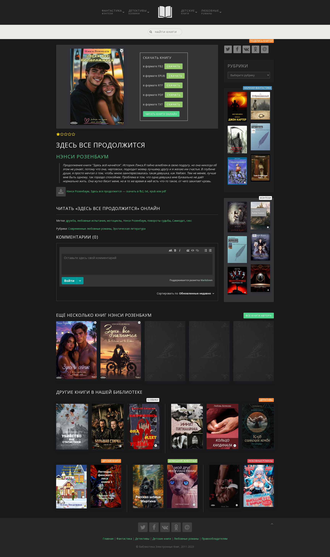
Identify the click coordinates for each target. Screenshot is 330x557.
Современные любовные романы (89, 228)
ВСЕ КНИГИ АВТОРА (259, 315)
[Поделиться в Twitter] (143, 527)
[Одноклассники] (255, 49)
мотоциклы (114, 220)
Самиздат (178, 220)
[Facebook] (237, 49)
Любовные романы (186, 538)
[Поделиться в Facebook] (154, 527)
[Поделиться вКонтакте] (165, 527)
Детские (188, 12)
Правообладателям (214, 538)
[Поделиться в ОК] (176, 527)
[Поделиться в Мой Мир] (187, 527)
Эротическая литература (129, 228)
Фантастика (112, 12)
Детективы (138, 12)
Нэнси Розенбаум (82, 156)
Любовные (210, 12)
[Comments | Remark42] (137, 272)
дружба (71, 220)
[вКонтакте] (246, 49)
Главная (108, 538)
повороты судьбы (159, 220)
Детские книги (161, 538)
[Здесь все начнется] (119, 350)
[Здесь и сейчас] (74, 350)
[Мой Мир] (265, 49)
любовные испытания (91, 220)
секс (189, 220)
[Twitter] (228, 49)
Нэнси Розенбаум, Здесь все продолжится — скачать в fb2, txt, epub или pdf (116, 191)
